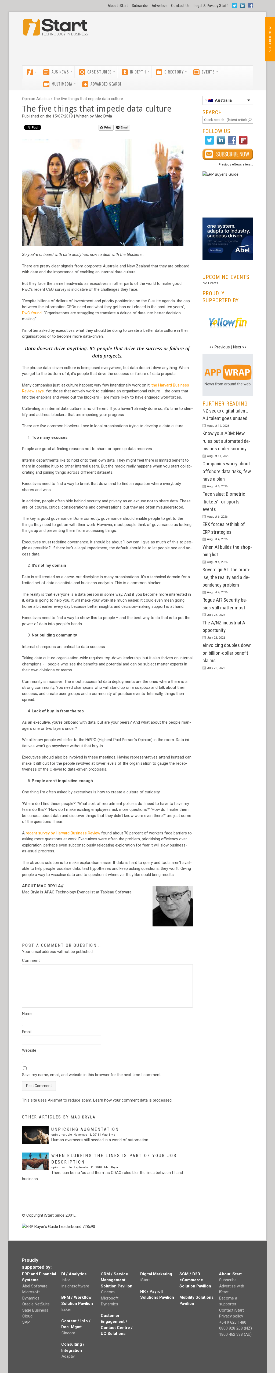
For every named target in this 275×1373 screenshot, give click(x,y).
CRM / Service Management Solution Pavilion (116, 1280)
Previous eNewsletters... (236, 164)
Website (29, 1050)
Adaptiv (68, 1356)
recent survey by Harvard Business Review (63, 833)
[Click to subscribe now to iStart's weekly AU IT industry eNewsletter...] (227, 154)
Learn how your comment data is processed (132, 1100)
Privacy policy (231, 1316)
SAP (26, 1322)
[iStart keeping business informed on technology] (55, 29)
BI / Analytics (73, 1274)
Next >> (240, 347)
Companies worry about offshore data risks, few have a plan (226, 471)
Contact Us (180, 5)
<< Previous (219, 347)
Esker (66, 1309)
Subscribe (140, 5)
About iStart (118, 5)
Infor (65, 1280)
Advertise (159, 5)
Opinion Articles (36, 98)
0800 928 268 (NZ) (235, 1328)
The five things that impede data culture (88, 98)
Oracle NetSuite (36, 1304)
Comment (31, 960)
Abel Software (35, 1286)
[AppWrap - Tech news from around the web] (227, 375)
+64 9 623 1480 (232, 1322)
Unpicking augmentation (85, 1129)
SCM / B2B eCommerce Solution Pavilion (195, 1280)
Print (107, 127)
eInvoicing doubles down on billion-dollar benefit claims (227, 653)
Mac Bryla (103, 116)
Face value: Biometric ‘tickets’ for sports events (223, 501)
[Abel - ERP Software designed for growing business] (227, 220)
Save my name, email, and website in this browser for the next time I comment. (91, 1074)
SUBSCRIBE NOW (269, 39)
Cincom (68, 1333)
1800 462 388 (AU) (235, 1334)
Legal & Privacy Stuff (211, 5)
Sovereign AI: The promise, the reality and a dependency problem (226, 577)
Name (27, 1013)
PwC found (32, 313)
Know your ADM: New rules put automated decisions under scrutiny (226, 441)
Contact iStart (231, 1310)
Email (124, 127)
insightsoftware (75, 1286)
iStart (145, 1280)
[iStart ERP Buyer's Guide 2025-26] (227, 192)
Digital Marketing (156, 1274)
